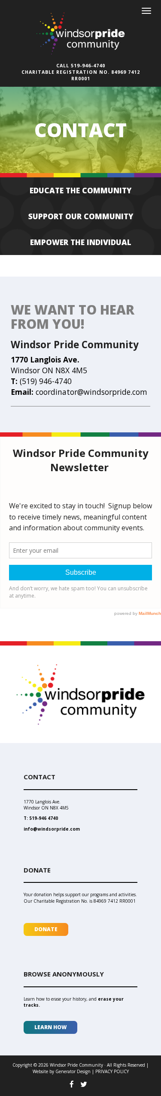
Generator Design (73, 1071)
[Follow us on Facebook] (72, 1084)
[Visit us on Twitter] (83, 1084)
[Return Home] (80, 29)
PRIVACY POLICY (112, 1071)
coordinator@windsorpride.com (91, 392)
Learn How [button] (50, 1027)
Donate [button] (46, 929)
